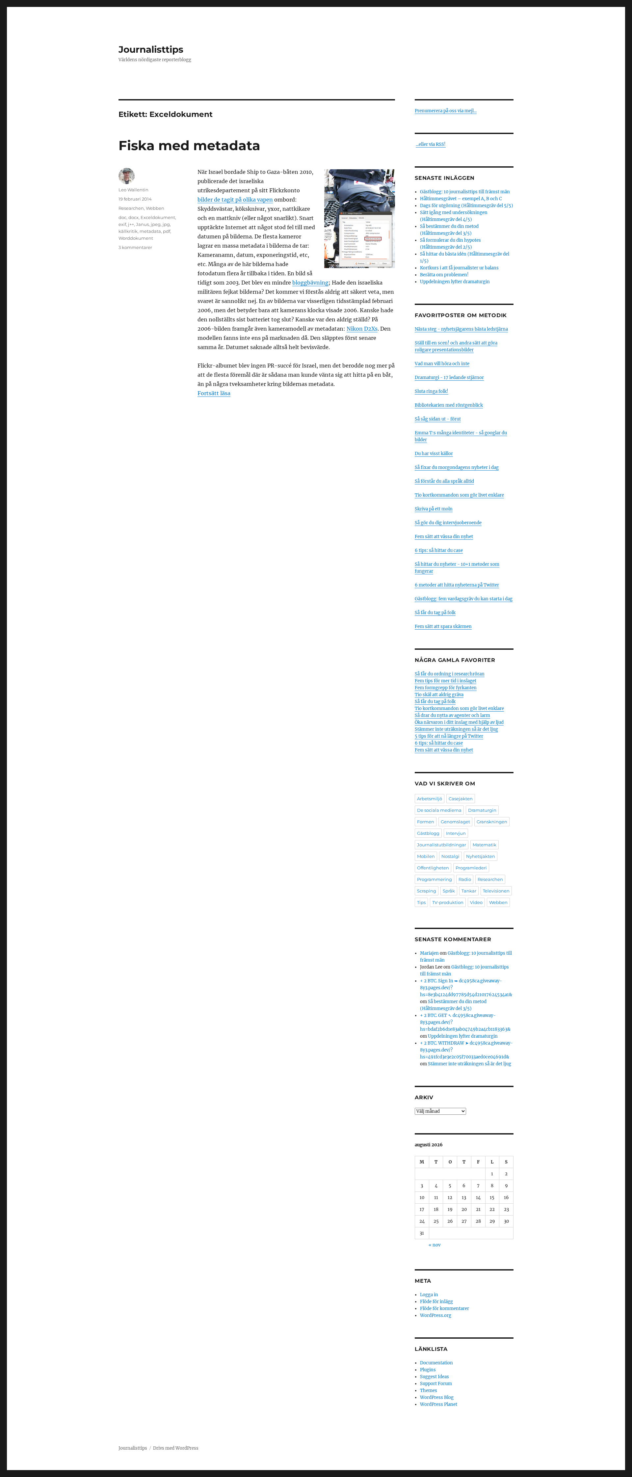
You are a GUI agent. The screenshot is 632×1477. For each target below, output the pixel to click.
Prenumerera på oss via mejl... (446, 111)
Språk (449, 890)
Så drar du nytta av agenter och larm (452, 715)
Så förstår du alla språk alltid (444, 481)
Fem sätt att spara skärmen (443, 626)
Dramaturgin (482, 810)
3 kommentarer (135, 247)
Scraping (426, 890)
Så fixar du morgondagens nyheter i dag (457, 467)
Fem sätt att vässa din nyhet (444, 536)
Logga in (429, 1295)
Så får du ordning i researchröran (450, 674)
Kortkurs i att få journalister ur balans (459, 268)
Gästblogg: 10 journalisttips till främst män (465, 192)
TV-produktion (447, 902)
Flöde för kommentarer (444, 1308)
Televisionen (496, 890)
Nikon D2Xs (362, 328)
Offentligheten (433, 867)
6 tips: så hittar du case (439, 550)
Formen (425, 821)
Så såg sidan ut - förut (438, 419)
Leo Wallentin (133, 189)
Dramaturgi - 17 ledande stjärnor (449, 377)
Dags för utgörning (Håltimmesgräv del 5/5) (466, 205)
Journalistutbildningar (441, 844)
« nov (434, 1245)
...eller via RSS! (431, 144)
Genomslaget (455, 821)
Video (476, 902)
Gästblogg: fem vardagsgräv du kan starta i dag (464, 599)
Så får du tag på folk (435, 612)
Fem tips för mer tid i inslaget (445, 681)
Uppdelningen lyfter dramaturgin (455, 282)
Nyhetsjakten (480, 856)
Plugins (428, 1370)
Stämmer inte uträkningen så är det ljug (456, 729)
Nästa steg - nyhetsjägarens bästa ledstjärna (461, 329)
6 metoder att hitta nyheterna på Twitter (457, 585)
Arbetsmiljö (429, 798)
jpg (166, 224)
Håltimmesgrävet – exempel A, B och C (461, 199)
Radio (465, 879)
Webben (155, 208)
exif (122, 224)
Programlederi (471, 867)
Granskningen (492, 821)
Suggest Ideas (434, 1377)
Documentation (436, 1363)
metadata (150, 231)
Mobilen (426, 856)
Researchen (131, 208)
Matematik (484, 844)
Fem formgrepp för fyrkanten (446, 688)
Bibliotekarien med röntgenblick (449, 405)
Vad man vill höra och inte (442, 364)
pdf (166, 231)
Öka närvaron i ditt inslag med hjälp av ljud (459, 722)
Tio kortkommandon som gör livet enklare (459, 495)
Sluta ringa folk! (431, 391)
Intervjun (456, 833)
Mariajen (429, 953)
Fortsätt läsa (214, 393)
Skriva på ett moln (434, 509)
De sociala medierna (439, 810)
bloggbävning (310, 282)
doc (122, 217)
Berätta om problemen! (444, 275)
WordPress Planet (438, 1404)
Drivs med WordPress (175, 1448)
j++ (131, 224)
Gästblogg (428, 833)
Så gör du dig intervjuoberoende (448, 523)
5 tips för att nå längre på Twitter (449, 736)
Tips (421, 902)
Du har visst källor (434, 453)
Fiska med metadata (189, 145)
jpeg (156, 224)
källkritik (128, 231)
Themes (428, 1390)
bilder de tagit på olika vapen (235, 199)
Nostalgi (450, 856)
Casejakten (461, 798)
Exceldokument (158, 217)
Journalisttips (150, 49)
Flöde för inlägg (436, 1301)
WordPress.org (435, 1315)
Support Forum (436, 1383)
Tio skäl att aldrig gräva (439, 694)
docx (133, 217)
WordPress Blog (437, 1397)
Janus (142, 224)
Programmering (434, 879)
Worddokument (135, 238)
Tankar (468, 890)
